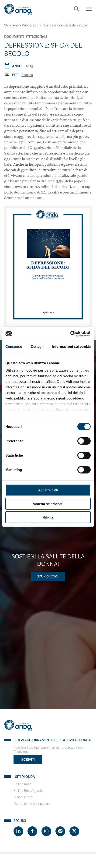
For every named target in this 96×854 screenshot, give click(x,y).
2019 (29, 66)
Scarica (27, 74)
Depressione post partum (32, 804)
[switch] (84, 441)
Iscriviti (28, 759)
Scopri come (48, 576)
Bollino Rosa (22, 784)
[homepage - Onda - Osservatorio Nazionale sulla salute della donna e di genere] (21, 10)
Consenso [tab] (13, 346)
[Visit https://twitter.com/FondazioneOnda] (74, 831)
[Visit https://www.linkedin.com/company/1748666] (18, 831)
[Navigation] (89, 9)
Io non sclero (23, 797)
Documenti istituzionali (25, 37)
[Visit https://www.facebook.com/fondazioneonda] (32, 831)
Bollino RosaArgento (28, 791)
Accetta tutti (48, 490)
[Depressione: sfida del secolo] (48, 267)
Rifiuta (48, 517)
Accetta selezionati (48, 504)
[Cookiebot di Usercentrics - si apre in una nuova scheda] (70, 334)
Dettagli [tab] (37, 346)
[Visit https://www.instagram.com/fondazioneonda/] (46, 831)
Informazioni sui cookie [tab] (71, 346)
